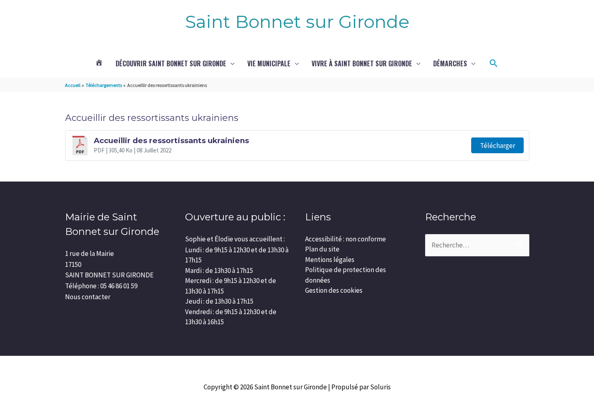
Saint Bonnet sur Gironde (297, 21)
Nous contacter (87, 296)
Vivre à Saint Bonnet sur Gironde (362, 63)
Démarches (450, 63)
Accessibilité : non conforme (345, 239)
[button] (494, 63)
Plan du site (322, 249)
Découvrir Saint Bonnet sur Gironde (171, 63)
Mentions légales (329, 259)
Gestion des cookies (333, 290)
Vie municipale (269, 63)
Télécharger (497, 145)
